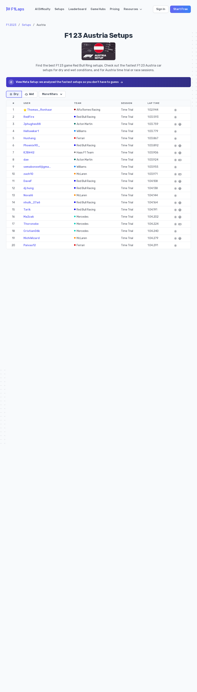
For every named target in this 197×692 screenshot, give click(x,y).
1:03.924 (153, 159)
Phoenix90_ (31, 145)
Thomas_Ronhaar (39, 109)
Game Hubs (98, 9)
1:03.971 (153, 174)
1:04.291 (153, 245)
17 (13, 224)
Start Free (180, 9)
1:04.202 (153, 216)
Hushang (29, 138)
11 (13, 181)
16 (13, 216)
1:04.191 (152, 209)
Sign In (160, 9)
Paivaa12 (29, 245)
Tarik (27, 209)
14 (13, 202)
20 (13, 245)
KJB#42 (28, 152)
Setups (59, 9)
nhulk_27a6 (31, 202)
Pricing (114, 9)
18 (13, 231)
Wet (31, 94)
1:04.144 (153, 195)
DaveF (27, 181)
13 (13, 195)
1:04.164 (153, 202)
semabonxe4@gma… (37, 166)
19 (13, 238)
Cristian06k (31, 231)
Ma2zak (28, 216)
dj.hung (28, 188)
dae (25, 159)
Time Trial (127, 109)
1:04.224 (153, 224)
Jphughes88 (32, 124)
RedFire (28, 117)
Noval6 (28, 195)
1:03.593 (153, 117)
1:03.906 (153, 152)
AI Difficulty (42, 9)
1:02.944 (153, 109)
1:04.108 (153, 181)
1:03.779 (153, 131)
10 (13, 174)
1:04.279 (153, 238)
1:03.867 (153, 138)
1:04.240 (153, 231)
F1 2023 (11, 25)
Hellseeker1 (31, 131)
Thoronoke (30, 224)
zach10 (28, 174)
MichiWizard (31, 238)
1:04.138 (153, 188)
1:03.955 (153, 166)
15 (13, 209)
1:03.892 (153, 145)
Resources (131, 9)
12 (13, 188)
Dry (16, 94)
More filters (50, 94)
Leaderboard (77, 9)
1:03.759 (153, 124)
